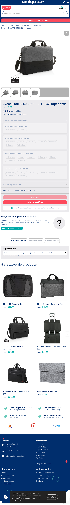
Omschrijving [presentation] (35, 240)
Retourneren (5, 478)
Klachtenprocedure (8, 481)
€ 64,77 (42, 352)
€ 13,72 (42, 307)
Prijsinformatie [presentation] (18, 240)
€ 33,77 (8, 307)
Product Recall (6, 484)
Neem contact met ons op (12, 228)
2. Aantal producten (12, 184)
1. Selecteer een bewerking (15, 120)
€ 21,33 (8, 352)
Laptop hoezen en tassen (19, 26)
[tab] (18, 240)
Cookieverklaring (42, 475)
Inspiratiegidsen (42, 450)
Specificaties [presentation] (52, 240)
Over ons (39, 444)
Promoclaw (40, 452)
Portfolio (39, 458)
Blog (37, 461)
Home (3, 26)
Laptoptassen (36, 26)
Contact (4, 473)
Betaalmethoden (7, 475)
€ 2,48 (42, 395)
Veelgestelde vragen (43, 464)
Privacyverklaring (42, 478)
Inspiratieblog (41, 447)
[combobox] (32, 13)
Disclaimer (40, 481)
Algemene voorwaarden (45, 473)
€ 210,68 (9, 397)
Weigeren (61, 497)
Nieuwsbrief (40, 455)
